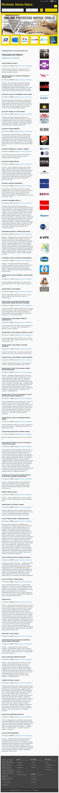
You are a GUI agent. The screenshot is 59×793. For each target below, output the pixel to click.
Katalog (33, 767)
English (55, 1)
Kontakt (34, 781)
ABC (47, 762)
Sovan (36, 790)
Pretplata (20, 762)
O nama (34, 777)
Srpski (52, 1)
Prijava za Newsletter (44, 1)
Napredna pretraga (50, 10)
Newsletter (20, 772)
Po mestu (48, 767)
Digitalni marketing (22, 774)
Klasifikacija (49, 769)
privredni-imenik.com (16, 790)
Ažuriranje (20, 765)
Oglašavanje (20, 767)
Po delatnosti (49, 765)
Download (34, 779)
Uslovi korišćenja (7, 782)
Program (34, 765)
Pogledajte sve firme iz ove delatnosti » (11, 58)
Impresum (5, 784)
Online (33, 762)
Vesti (19, 769)
